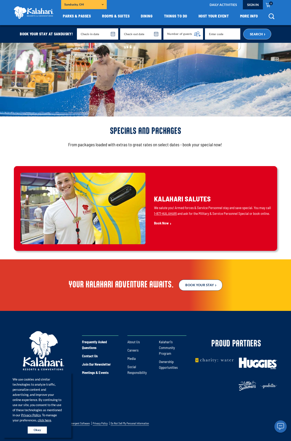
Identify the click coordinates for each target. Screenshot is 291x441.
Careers (132, 350)
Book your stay (199, 285)
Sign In (253, 5)
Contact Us (90, 356)
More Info (249, 16)
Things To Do (175, 16)
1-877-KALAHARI (165, 213)
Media (131, 358)
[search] (271, 17)
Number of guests (179, 34)
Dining (147, 16)
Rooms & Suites (116, 16)
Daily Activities (223, 5)
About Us (133, 342)
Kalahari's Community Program (167, 347)
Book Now (161, 223)
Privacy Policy (31, 415)
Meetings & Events (95, 372)
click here (44, 420)
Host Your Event (214, 16)
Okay (37, 430)
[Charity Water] (214, 360)
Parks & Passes (77, 16)
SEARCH (256, 34)
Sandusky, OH (74, 4)
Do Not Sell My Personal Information (130, 423)
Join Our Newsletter (96, 364)
